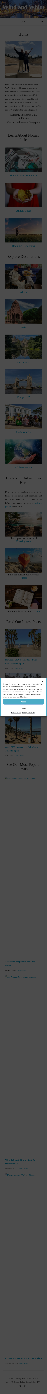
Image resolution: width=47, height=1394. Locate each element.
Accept (23, 702)
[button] (42, 681)
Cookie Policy (16, 713)
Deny (23, 708)
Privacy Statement (28, 713)
